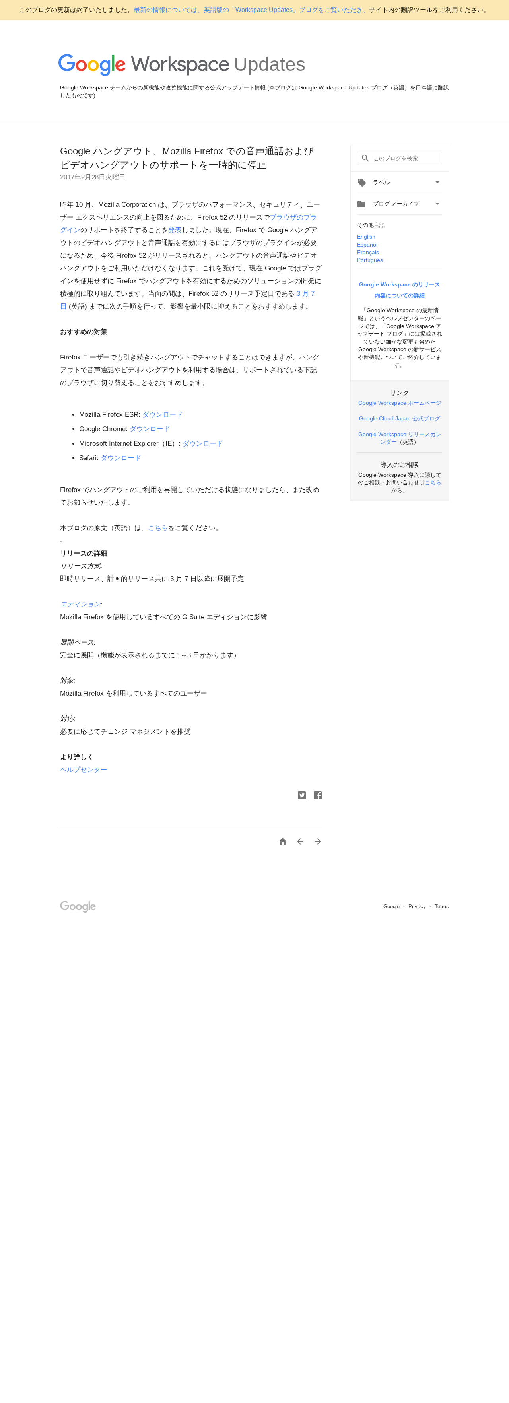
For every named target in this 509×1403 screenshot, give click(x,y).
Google (392, 906)
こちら (158, 528)
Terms (442, 906)
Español (367, 244)
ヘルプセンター (83, 769)
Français (368, 252)
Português (370, 260)
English (366, 236)
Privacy (417, 906)
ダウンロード (162, 414)
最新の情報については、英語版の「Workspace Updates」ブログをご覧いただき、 (251, 9)
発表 (175, 230)
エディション (80, 604)
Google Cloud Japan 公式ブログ (399, 418)
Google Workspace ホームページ (399, 403)
